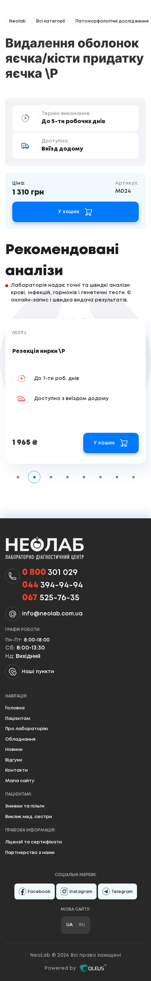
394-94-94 (52, 585)
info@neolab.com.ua (52, 613)
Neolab (17, 21)
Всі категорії (50, 21)
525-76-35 (50, 598)
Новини (13, 750)
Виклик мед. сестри (28, 817)
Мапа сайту (19, 781)
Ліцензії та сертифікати (33, 842)
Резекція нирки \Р (38, 351)
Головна (15, 708)
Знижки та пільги (24, 806)
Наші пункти (38, 672)
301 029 (50, 572)
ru (82, 925)
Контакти (16, 770)
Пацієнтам (17, 719)
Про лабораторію (26, 729)
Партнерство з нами (29, 853)
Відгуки (13, 760)
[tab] (18, 477)
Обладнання (20, 739)
